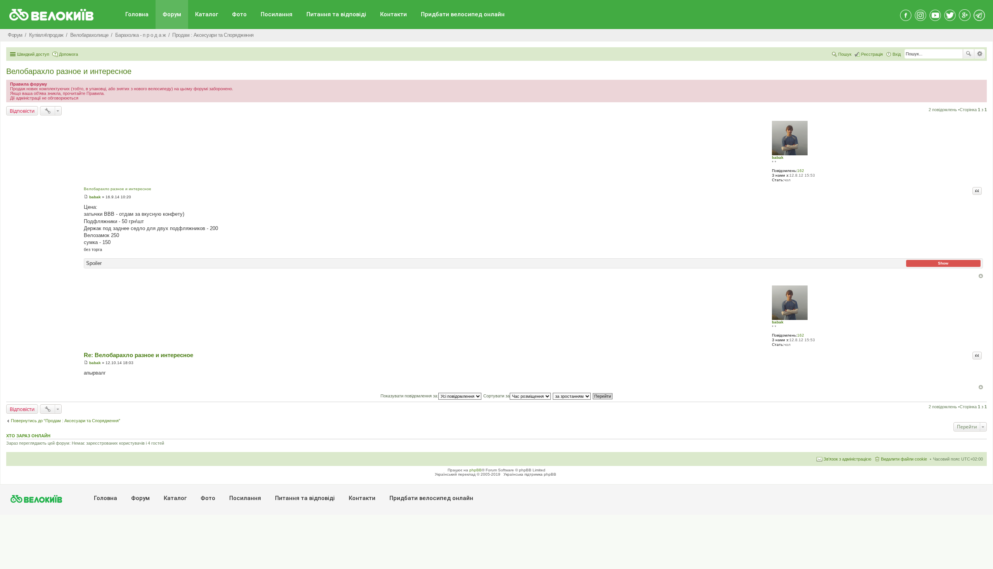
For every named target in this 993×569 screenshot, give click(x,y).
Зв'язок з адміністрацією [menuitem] (847, 459)
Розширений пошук (979, 53)
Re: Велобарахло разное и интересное (138, 355)
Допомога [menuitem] (68, 54)
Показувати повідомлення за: (409, 396)
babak (778, 157)
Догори (981, 276)
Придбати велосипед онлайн (463, 14)
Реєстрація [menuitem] (872, 54)
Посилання (276, 14)
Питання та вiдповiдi (336, 14)
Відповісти (22, 110)
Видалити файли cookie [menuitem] (904, 459)
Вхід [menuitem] (897, 54)
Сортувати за (496, 396)
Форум (172, 14)
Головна (137, 14)
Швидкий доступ (33, 54)
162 (800, 170)
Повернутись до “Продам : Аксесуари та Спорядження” (65, 420)
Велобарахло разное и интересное (68, 71)
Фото (239, 14)
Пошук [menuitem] (844, 54)
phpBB (475, 470)
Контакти (393, 14)
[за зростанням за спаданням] (572, 396)
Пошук (968, 53)
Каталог (206, 14)
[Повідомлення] (86, 197)
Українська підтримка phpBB (529, 474)
